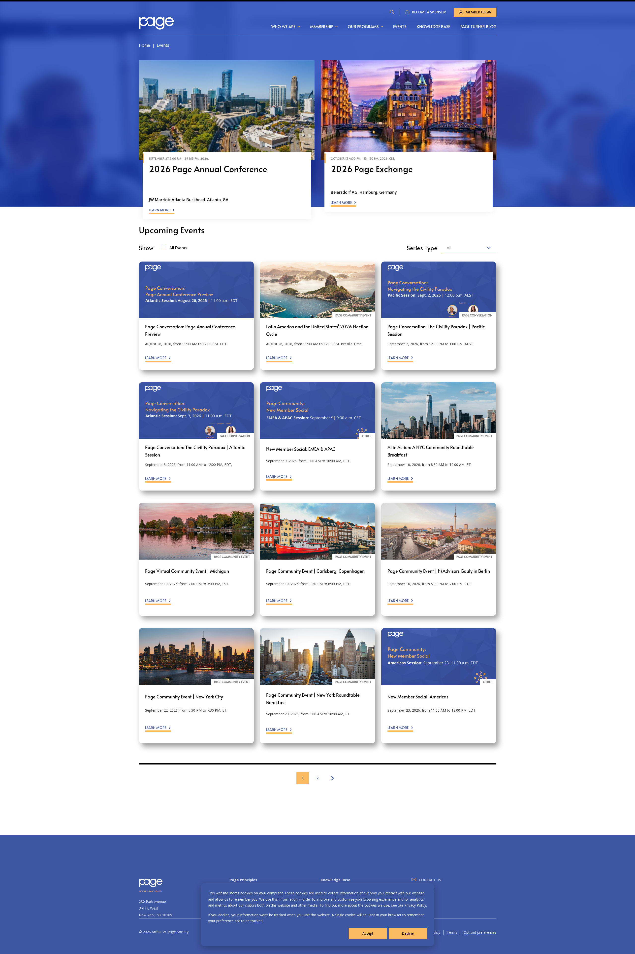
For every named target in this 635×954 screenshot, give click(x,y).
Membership (321, 26)
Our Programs (363, 26)
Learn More (159, 210)
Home (144, 45)
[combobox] (469, 248)
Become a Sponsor (429, 12)
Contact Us (430, 880)
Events (399, 26)
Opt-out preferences (480, 932)
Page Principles (243, 880)
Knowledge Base (433, 26)
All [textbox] (449, 248)
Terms (452, 932)
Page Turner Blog (478, 26)
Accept (367, 933)
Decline (408, 933)
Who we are (283, 26)
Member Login (478, 12)
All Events (178, 248)
